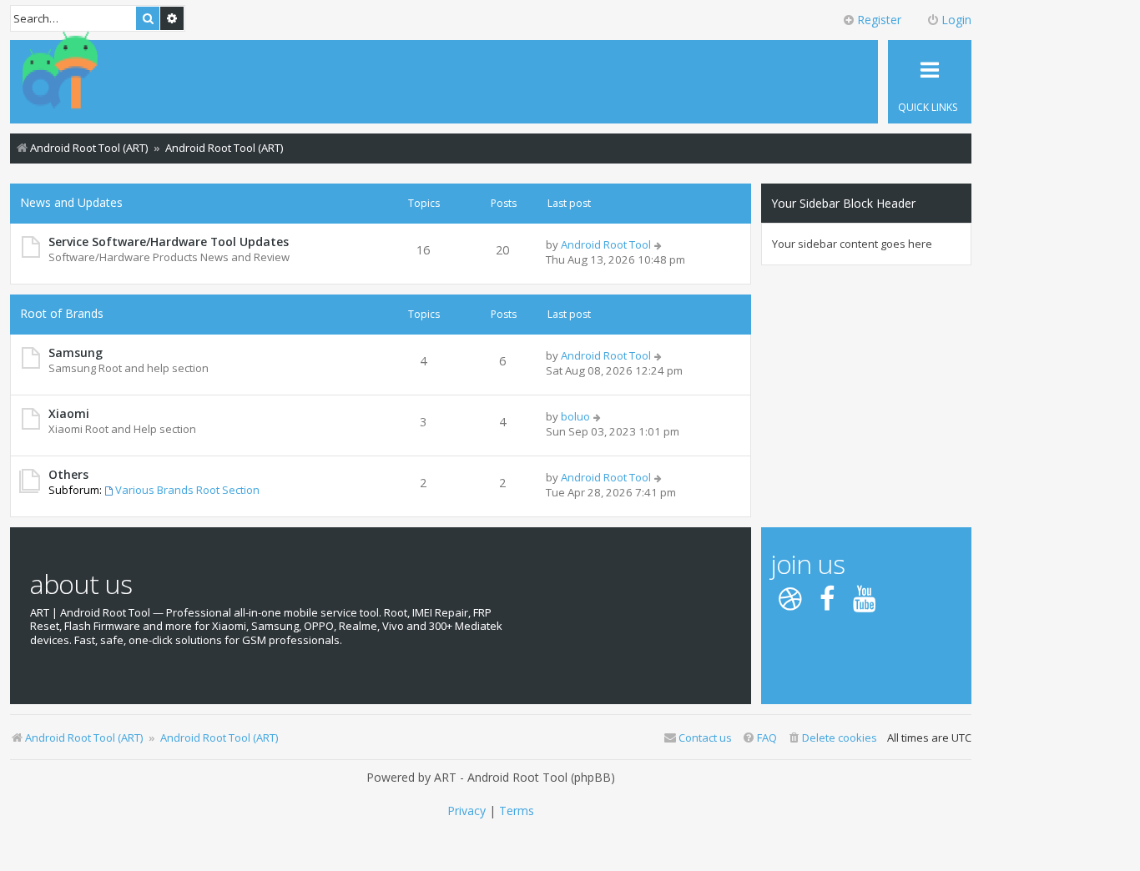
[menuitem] (832, 738)
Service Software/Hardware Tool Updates (168, 241)
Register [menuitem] (879, 20)
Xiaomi (68, 413)
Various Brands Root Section (187, 489)
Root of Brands (61, 313)
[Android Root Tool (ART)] (60, 71)
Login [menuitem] (956, 20)
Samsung (75, 352)
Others (68, 474)
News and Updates (71, 202)
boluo (575, 416)
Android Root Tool (606, 244)
